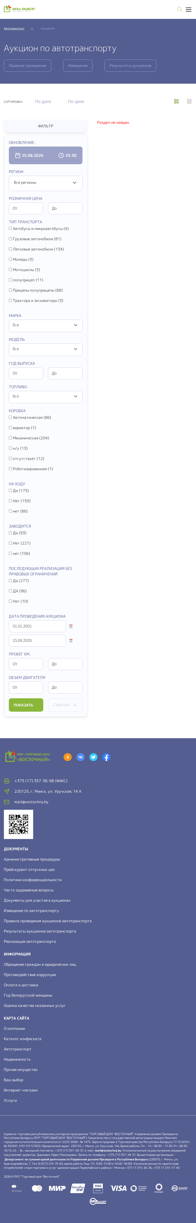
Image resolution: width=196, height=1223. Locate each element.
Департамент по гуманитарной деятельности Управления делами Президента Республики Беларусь (76, 1159)
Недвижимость (17, 1059)
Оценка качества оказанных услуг (35, 1005)
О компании (14, 1028)
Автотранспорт (18, 1049)
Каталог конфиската (22, 1038)
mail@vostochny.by (108, 1150)
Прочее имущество (21, 1069)
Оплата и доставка (21, 985)
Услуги (10, 1100)
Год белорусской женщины (28, 995)
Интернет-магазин (21, 1090)
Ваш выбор (13, 1079)
